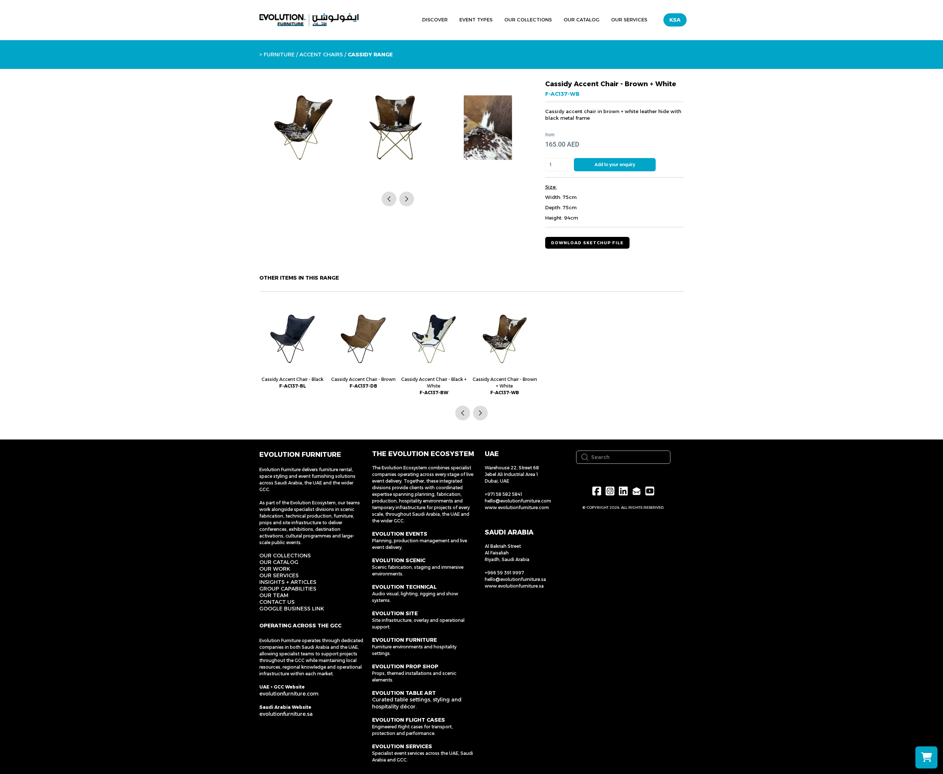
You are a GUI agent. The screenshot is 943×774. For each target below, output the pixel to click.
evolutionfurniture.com (289, 693)
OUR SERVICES (279, 575)
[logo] (309, 19)
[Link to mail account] (636, 491)
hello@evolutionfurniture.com (518, 501)
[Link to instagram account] (610, 491)
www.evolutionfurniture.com (517, 507)
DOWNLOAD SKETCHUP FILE (587, 242)
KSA (675, 20)
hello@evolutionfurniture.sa (515, 579)
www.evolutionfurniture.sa (514, 586)
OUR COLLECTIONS (285, 555)
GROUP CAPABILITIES (287, 588)
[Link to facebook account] (596, 491)
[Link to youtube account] (649, 491)
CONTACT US (277, 602)
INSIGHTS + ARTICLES (287, 582)
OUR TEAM (273, 595)
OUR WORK (274, 568)
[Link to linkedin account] (623, 491)
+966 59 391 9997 (504, 572)
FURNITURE (279, 54)
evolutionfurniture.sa (286, 714)
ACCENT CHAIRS (321, 54)
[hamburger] (382, 19)
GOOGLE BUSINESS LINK (291, 608)
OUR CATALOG (278, 562)
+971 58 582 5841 (503, 494)
